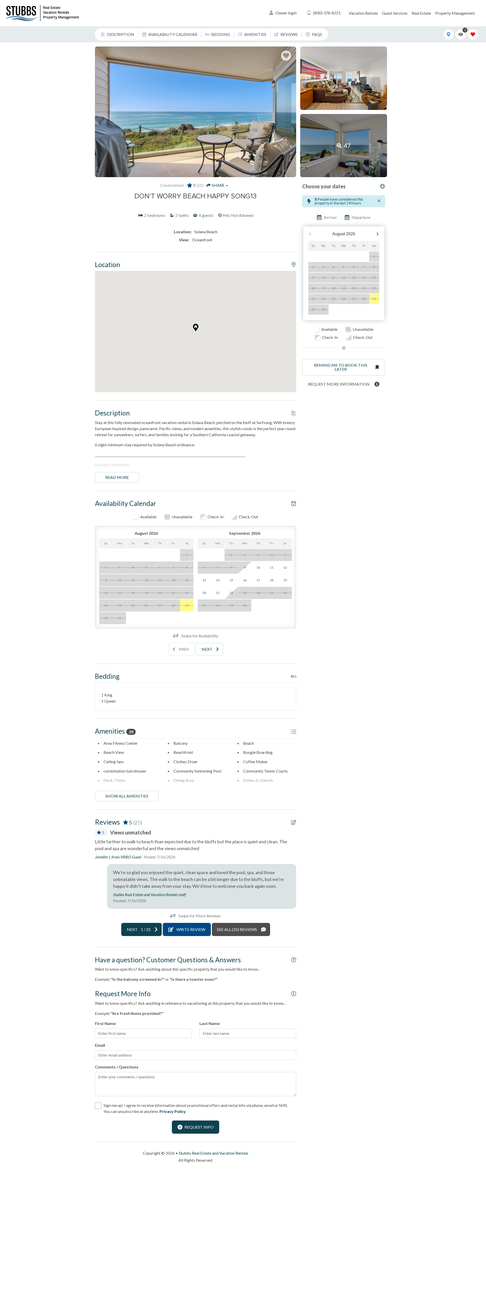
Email (100, 1045)
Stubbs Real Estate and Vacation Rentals (213, 1153)
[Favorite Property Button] (286, 56)
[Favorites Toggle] (473, 34)
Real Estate (421, 13)
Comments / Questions (116, 1066)
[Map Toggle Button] (448, 34)
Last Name (209, 1023)
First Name (105, 1023)
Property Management (455, 13)
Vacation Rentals (363, 13)
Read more (117, 477)
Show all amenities (126, 796)
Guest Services (395, 13)
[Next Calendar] (377, 234)
